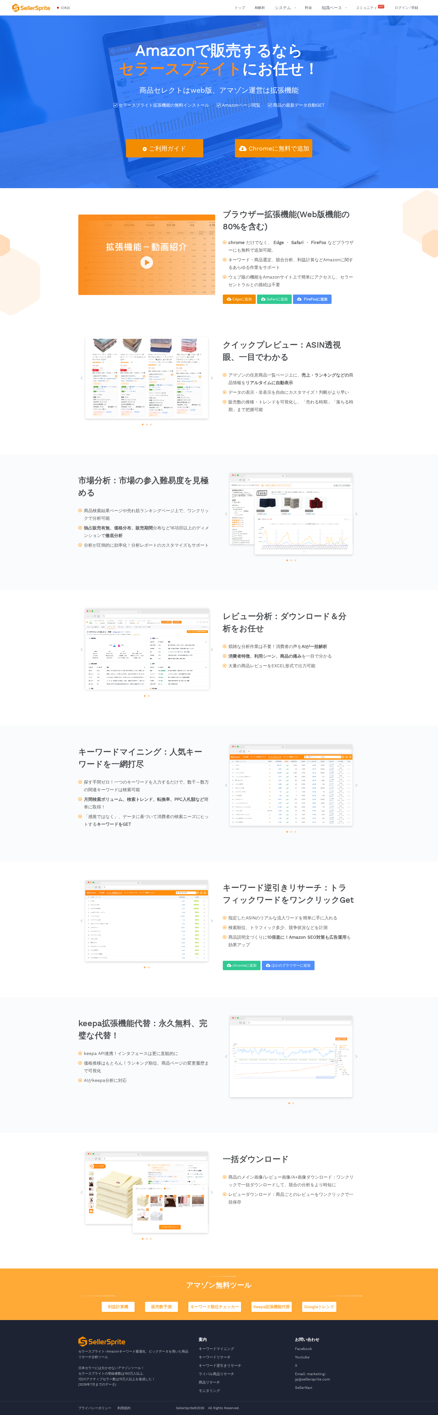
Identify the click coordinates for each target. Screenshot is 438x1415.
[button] (63, 8)
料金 (308, 8)
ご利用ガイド (167, 148)
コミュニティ (370, 7)
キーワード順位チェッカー (214, 1306)
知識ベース (332, 7)
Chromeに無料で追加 (279, 148)
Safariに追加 (277, 299)
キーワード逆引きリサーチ (220, 1365)
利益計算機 (118, 1306)
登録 (414, 8)
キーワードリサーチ (215, 1357)
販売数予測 (161, 1306)
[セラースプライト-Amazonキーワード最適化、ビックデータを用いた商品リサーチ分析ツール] (31, 8)
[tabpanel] (146, 378)
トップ (239, 8)
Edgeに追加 (242, 299)
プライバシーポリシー (94, 1408)
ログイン (402, 8)
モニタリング (209, 1391)
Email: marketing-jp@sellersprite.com (312, 1376)
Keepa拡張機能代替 (271, 1306)
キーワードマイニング (216, 1349)
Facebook (303, 1349)
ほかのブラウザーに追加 (291, 965)
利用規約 (124, 1408)
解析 (260, 8)
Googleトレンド (319, 1306)
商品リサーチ (209, 1382)
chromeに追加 (244, 965)
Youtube (302, 1357)
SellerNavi (303, 1388)
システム (283, 7)
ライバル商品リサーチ (216, 1374)
